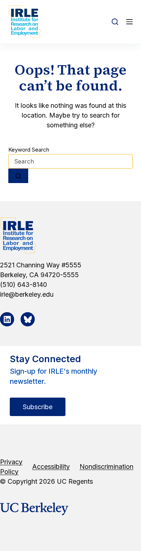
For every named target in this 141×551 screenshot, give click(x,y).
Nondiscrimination (106, 466)
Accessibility (51, 466)
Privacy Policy (11, 466)
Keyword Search (28, 149)
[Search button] (18, 176)
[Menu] (129, 21)
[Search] (115, 21)
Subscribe (37, 407)
